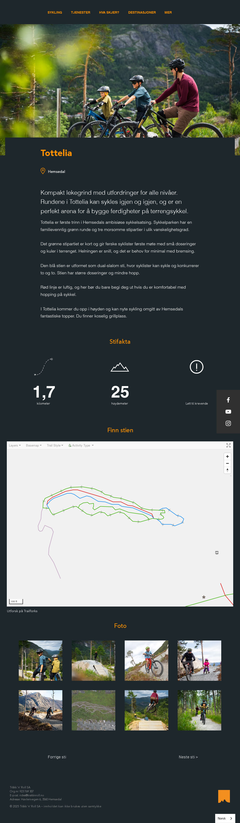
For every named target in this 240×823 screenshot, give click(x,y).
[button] (168, 12)
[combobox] (225, 818)
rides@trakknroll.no (31, 795)
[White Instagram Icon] (228, 423)
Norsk (222, 818)
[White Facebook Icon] (228, 399)
